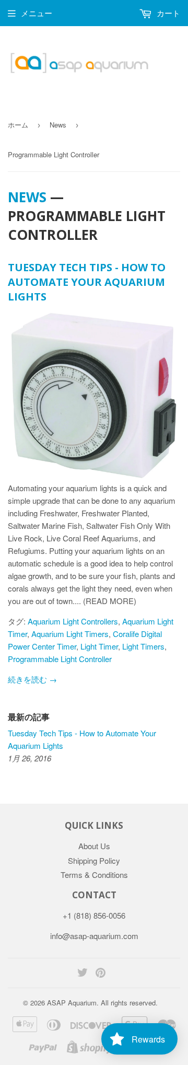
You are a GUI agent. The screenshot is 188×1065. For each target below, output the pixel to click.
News (58, 125)
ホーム (18, 125)
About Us (94, 845)
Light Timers (143, 646)
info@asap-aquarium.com (94, 935)
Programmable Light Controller (60, 658)
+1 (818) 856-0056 (94, 915)
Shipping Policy (94, 860)
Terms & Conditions (94, 874)
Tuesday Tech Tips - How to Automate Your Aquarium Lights (87, 282)
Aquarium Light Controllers (73, 621)
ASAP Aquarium (72, 1003)
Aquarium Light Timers (70, 633)
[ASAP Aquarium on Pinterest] (100, 973)
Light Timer (99, 646)
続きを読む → (32, 679)
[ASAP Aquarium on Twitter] (82, 973)
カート (167, 12)
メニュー (36, 12)
